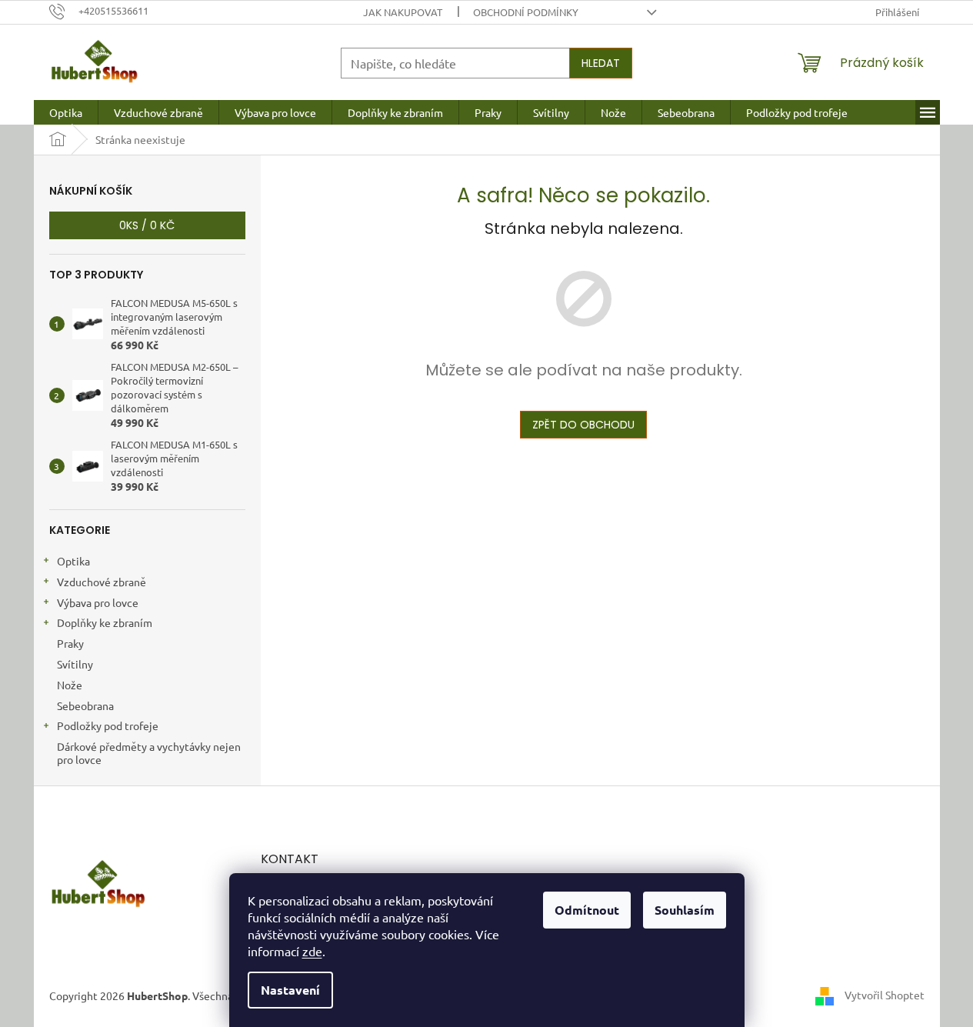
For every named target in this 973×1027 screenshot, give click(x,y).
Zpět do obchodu (583, 424)
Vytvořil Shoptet (885, 995)
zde (312, 951)
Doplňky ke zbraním (104, 622)
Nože (69, 685)
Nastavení (290, 990)
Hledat (600, 63)
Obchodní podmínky (525, 11)
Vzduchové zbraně (101, 582)
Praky (70, 643)
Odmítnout (587, 910)
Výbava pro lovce (97, 602)
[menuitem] (66, 112)
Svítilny (75, 664)
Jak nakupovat (402, 11)
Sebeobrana (85, 705)
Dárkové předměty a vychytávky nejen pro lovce (149, 752)
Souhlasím (685, 910)
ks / (147, 225)
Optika (73, 561)
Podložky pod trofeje (107, 725)
